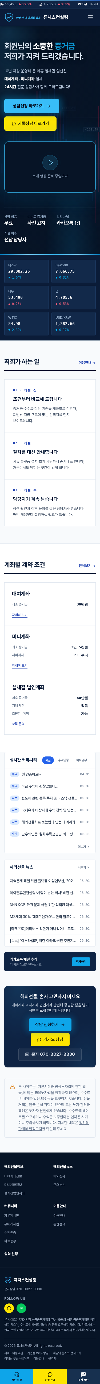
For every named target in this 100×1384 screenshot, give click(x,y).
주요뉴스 (59, 1185)
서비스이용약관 (13, 1353)
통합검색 (59, 1224)
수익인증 (10, 1233)
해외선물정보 (13, 1166)
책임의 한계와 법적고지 (67, 1353)
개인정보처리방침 (38, 1353)
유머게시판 (11, 1224)
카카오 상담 (53, 1039)
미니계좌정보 (13, 1185)
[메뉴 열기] (90, 17)
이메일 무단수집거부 (16, 1358)
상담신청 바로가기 (28, 105)
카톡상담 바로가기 (33, 123)
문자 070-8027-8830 (53, 1054)
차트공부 (10, 1241)
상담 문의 (18, 724)
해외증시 (59, 1176)
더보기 (82, 847)
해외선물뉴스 (63, 1166)
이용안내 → (87, 362)
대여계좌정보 (13, 1176)
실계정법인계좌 (14, 1193)
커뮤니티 (10, 1206)
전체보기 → (87, 565)
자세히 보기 (19, 615)
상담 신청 (11, 1254)
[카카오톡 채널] (9, 1308)
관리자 (52, 1358)
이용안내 (59, 1206)
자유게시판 (11, 1216)
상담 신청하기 (47, 1024)
